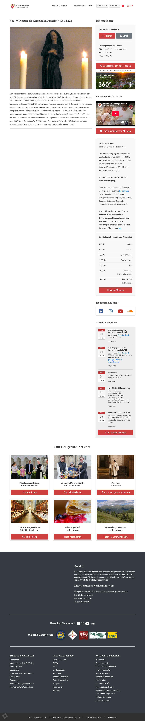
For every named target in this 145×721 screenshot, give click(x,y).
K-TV (55, 667)
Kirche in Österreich (60, 677)
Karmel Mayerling (103, 673)
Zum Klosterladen (72, 492)
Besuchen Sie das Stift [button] (82, 6)
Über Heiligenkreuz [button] (59, 6)
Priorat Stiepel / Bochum (106, 667)
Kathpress (57, 673)
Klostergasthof (16, 667)
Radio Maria (57, 687)
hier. (120, 228)
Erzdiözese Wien (59, 660)
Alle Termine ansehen (115, 432)
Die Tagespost (59, 670)
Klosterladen (102, 6)
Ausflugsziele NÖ (102, 683)
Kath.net (56, 690)
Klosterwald (100, 660)
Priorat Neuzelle (102, 663)
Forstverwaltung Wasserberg (21, 687)
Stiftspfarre (14, 677)
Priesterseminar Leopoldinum (21, 673)
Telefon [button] (108, 35)
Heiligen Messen (115, 290)
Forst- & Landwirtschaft (116, 536)
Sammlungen (15, 680)
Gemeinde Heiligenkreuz (105, 694)
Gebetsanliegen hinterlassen (116, 66)
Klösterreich (101, 680)
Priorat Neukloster (103, 670)
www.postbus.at (85, 598)
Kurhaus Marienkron (103, 697)
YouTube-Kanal (123, 335)
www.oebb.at (83, 602)
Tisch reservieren (72, 536)
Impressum (112, 717)
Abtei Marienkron (102, 700)
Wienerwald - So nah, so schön (108, 690)
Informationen (29, 492)
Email (125, 35)
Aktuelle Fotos (29, 536)
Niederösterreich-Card (105, 687)
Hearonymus (124, 191)
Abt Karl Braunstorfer (104, 677)
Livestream (14, 670)
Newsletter (114, 6)
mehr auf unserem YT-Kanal (117, 131)
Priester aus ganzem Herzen (116, 492)
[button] (123, 6)
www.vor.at (88, 595)
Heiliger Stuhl (58, 683)
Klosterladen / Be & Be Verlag (22, 663)
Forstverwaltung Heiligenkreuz (22, 683)
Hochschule (14, 660)
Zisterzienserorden (60, 680)
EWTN (55, 663)
